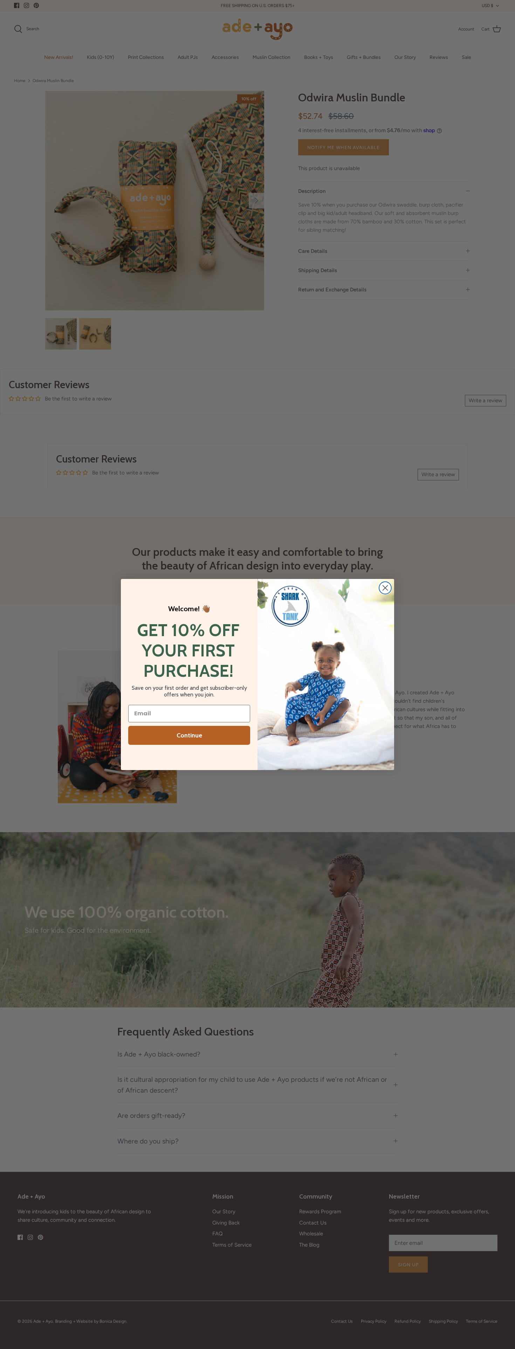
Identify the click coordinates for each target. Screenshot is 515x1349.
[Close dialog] (385, 588)
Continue (189, 735)
